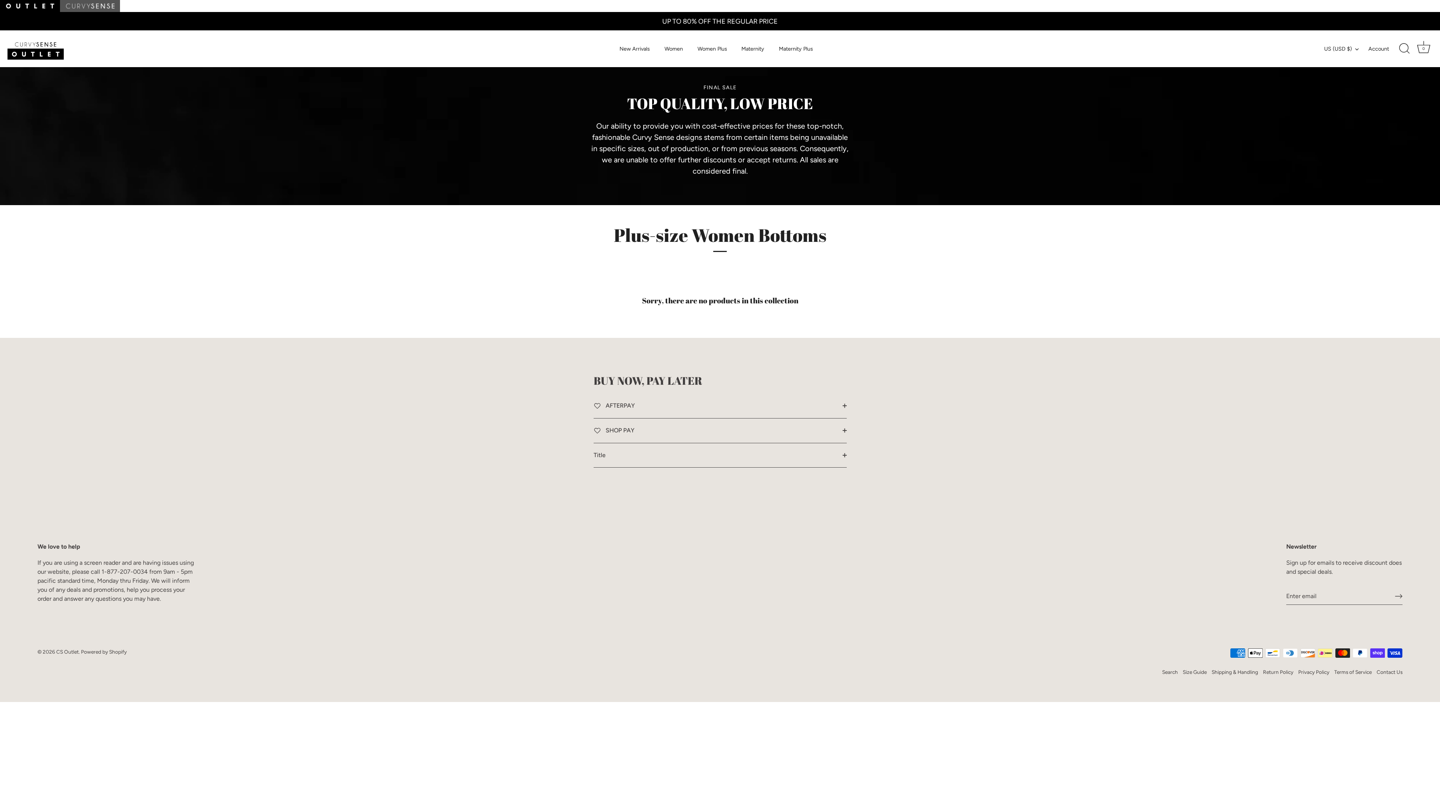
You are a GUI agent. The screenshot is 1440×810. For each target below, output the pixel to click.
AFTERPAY (619, 405)
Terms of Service (1353, 672)
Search (1170, 672)
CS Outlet (67, 652)
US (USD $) (1338, 48)
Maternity (752, 48)
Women (673, 48)
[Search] (1404, 48)
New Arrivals (635, 48)
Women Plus (712, 48)
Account (1378, 48)
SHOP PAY (619, 430)
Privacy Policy (1313, 672)
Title (600, 455)
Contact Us (1389, 672)
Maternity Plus (796, 48)
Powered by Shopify (104, 652)
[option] (720, 130)
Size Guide (1195, 672)
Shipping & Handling (1235, 672)
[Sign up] (1398, 596)
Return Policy (1278, 672)
